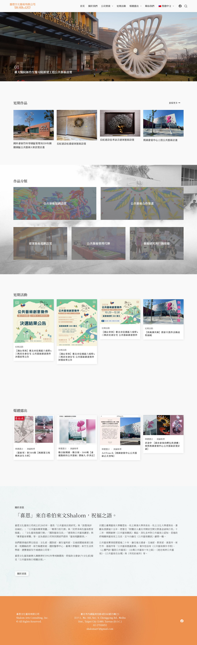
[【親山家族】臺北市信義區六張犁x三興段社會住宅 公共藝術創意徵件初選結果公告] (77, 322)
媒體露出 (134, 6)
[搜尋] (185, 6)
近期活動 (121, 6)
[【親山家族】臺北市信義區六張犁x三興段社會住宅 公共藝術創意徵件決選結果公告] (33, 320)
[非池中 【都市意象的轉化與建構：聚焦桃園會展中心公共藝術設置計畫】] (163, 424)
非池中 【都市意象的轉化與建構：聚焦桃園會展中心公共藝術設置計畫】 (163, 445)
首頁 (82, 6)
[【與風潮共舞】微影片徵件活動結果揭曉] (163, 311)
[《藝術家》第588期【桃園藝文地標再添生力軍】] (33, 429)
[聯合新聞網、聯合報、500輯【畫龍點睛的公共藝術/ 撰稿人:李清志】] (77, 429)
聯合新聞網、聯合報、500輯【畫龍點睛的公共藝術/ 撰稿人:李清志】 (77, 454)
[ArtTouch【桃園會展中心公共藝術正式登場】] (120, 429)
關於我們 (92, 6)
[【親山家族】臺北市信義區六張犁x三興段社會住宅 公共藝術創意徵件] (120, 311)
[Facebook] (180, 6)
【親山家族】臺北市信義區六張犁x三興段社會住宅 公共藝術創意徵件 (120, 333)
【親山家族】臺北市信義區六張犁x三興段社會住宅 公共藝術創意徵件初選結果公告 (76, 356)
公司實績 (105, 6)
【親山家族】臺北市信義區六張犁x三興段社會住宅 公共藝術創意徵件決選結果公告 (33, 353)
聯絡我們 (149, 6)
